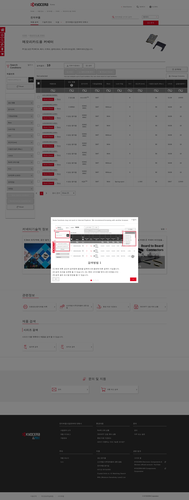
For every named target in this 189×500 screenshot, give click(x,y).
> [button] (133, 279)
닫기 (133, 220)
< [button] (55, 279)
